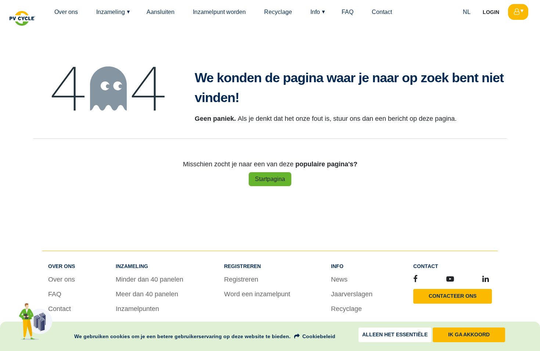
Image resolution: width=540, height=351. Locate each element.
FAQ (54, 294)
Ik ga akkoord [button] (469, 334)
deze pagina (437, 118)
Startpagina (270, 179)
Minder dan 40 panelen (149, 279)
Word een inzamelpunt (257, 294)
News (339, 279)
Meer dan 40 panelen (147, 294)
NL (467, 12)
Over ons (61, 279)
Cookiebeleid (318, 336)
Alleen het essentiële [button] (395, 334)
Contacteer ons (452, 296)
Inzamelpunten (137, 308)
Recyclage (346, 308)
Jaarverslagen (351, 294)
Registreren (241, 279)
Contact (59, 308)
